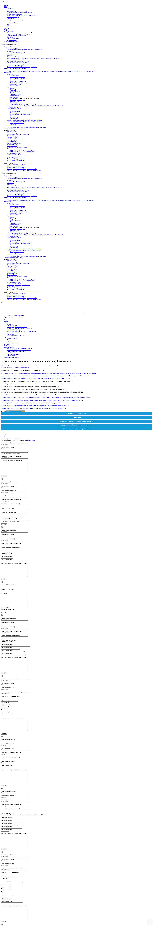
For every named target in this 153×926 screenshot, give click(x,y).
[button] (9, 44)
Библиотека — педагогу (16, 84)
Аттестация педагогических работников (15, 68)
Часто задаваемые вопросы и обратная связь (76, 429)
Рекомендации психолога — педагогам (20, 115)
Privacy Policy (32, 440)
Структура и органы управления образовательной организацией (24, 49)
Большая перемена (12, 141)
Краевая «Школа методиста (14, 14)
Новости (6, 5)
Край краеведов (14, 95)
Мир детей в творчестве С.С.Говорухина (18, 134)
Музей (9, 87)
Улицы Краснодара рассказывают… (20, 82)
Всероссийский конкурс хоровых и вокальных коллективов (23, 161)
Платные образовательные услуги (16, 59)
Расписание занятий (15, 103)
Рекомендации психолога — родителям (21, 113)
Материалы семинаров (13, 17)
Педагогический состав (13, 57)
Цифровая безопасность (13, 38)
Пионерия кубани (15, 91)
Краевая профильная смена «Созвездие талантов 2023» (22, 169)
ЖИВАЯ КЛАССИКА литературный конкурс (22, 150)
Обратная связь (14, 97)
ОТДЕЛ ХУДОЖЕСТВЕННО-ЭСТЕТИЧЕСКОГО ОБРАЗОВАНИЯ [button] (25, 98)
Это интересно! (14, 75)
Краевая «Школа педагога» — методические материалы (22, 15)
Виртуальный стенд (12, 27)
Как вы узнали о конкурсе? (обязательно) (12, 517)
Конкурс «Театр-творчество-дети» (16, 20)
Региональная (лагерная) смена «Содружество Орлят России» (24, 170)
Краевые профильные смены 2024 (16, 167)
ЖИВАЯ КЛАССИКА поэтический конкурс (22, 151)
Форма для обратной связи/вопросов (17, 11)
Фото (8, 24)
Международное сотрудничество (16, 65)
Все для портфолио (12, 22)
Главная (6, 4)
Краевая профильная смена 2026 (16, 164)
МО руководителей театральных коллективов (19, 12)
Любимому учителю (12, 140)
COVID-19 (10, 37)
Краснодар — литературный (18, 81)
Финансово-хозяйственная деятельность (18, 61)
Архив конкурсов (12, 131)
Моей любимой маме (12, 157)
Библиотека (10, 74)
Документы (10, 8)
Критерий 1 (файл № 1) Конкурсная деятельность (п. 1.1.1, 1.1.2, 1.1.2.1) (20, 367)
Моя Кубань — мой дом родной (15, 160)
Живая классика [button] (11, 148)
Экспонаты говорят (15, 94)
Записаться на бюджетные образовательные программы (76, 421)
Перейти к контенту (6, 1)
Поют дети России (12, 146)
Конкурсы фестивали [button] (9, 130)
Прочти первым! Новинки (17, 78)
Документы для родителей (14, 126)
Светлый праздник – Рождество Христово (18, 156)
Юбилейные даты (15, 85)
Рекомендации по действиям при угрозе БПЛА (20, 32)
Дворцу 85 (13, 90)
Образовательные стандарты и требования (18, 62)
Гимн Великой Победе (13, 138)
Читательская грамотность (17, 77)
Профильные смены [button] (9, 163)
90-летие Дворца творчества (11, 41)
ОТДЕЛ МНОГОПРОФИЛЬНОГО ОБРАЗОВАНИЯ (21, 104)
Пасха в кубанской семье (14, 154)
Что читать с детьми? (16, 80)
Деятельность (7, 72)
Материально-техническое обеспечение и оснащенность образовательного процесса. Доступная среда (35, 58)
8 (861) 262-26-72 (8, 315)
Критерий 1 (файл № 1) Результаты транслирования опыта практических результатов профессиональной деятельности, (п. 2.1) (35, 378)
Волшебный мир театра (13, 136)
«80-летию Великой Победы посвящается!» (19, 34)
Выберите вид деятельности (8, 552)
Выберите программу (6, 556)
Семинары (13, 124)
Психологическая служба (14, 108)
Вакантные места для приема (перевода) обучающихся (22, 64)
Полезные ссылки (12, 9)
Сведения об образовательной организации (15, 46)
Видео (8, 25)
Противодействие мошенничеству (16, 35)
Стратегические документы (17, 52)
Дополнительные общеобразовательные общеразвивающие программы (26, 127)
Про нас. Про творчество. (14, 133)
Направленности (76, 417)
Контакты (6, 28)
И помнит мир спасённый (14, 143)
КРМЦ (5, 7)
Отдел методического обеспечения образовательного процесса (24, 121)
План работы (10, 18)
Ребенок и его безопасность (17, 110)
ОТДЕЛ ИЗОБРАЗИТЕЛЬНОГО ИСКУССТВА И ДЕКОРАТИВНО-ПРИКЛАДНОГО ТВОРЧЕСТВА (35, 105)
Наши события (14, 107)
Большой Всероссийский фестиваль (17, 147)
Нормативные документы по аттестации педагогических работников (26, 69)
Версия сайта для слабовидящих (76, 413)
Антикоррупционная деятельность (13, 128)
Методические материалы (17, 123)
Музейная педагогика (16, 92)
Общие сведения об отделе (17, 100)
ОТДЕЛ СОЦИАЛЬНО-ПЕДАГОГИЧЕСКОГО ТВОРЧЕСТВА (24, 120)
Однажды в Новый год (13, 137)
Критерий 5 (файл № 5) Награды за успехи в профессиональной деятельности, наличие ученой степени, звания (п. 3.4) (33, 408)
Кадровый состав (15, 101)
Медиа (5, 21)
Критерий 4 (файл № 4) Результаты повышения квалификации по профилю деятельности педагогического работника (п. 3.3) (35, 405)
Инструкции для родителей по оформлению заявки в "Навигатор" (76, 425)
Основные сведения (12, 48)
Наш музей (13, 88)
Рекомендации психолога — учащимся (20, 114)
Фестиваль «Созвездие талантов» (16, 159)
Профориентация (15, 111)
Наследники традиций (13, 144)
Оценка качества (11, 40)
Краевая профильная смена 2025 (16, 166)
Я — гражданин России (13, 153)
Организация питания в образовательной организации (22, 67)
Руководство (10, 55)
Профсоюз (6, 30)
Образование (10, 54)
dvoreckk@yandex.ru (18, 315)
